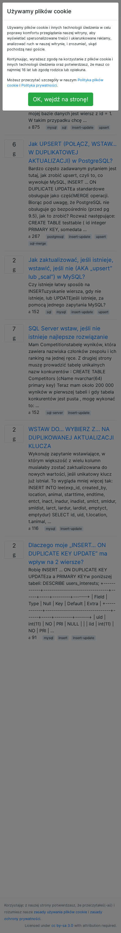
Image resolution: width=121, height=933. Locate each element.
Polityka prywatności (39, 85)
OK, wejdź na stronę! (60, 99)
